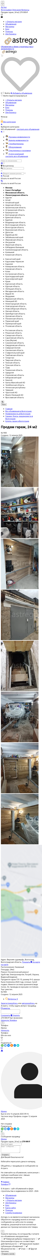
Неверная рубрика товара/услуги (20, 1239)
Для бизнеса (10, 34)
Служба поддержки (13, 1213)
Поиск (4, 404)
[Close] (2, 5)
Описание (16, 10)
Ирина (4, 1111)
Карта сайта (10, 1208)
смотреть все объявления (16, 156)
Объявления (10, 24)
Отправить (5, 1155)
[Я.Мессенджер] (18, 1045)
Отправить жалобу (8, 1254)
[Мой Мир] (14, 1045)
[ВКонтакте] (8, 1045)
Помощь (9, 31)
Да (2, 7)
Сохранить (5, 1015)
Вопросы (25, 10)
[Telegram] (5, 1045)
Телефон (13, 1020)
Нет (5, 7)
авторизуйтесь (28, 1003)
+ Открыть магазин (13, 21)
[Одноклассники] (11, 1045)
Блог (7, 29)
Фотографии (6, 10)
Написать (5, 1020)
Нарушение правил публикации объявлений (20, 1245)
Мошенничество (8, 1249)
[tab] (11, 999)
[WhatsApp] (2, 1045)
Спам (23, 1249)
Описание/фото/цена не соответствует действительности (18, 1242)
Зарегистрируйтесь (9, 1003)
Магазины (9, 26)
